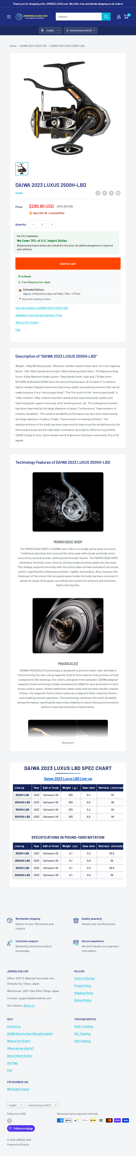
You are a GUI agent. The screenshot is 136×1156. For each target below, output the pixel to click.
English (12, 1105)
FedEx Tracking (83, 1026)
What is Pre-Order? (27, 322)
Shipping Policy (83, 992)
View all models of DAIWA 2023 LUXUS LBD (41, 307)
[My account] (119, 17)
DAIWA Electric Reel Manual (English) (30, 1033)
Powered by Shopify (18, 1144)
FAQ (17, 329)
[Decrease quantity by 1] (33, 224)
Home (13, 45)
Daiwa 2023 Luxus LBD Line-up (68, 778)
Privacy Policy (82, 985)
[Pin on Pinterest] (104, 193)
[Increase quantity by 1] (51, 224)
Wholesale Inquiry (18, 1089)
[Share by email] (118, 193)
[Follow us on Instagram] (9, 1120)
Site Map (12, 1063)
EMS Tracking (82, 1040)
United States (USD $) (39, 1105)
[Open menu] (9, 16)
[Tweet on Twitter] (111, 193)
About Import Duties (19, 1055)
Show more (68, 742)
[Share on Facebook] (97, 193)
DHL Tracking (82, 1033)
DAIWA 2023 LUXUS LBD (33, 45)
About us (29, 1005)
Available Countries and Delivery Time (38, 315)
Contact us (14, 1026)
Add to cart (68, 264)
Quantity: (21, 224)
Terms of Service (84, 978)
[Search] (106, 16)
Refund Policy (82, 1000)
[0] (126, 16)
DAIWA (19, 193)
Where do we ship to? (20, 1048)
